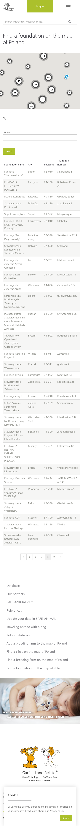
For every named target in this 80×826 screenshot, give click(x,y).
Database (13, 585)
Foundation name (14, 164)
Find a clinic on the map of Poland (31, 651)
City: (5, 118)
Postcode (49, 164)
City (30, 164)
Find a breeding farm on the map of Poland (37, 660)
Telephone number (63, 162)
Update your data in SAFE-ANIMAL (31, 618)
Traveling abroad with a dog (26, 627)
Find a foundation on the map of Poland (35, 668)
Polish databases (18, 635)
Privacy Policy (56, 810)
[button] (66, 77)
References (14, 610)
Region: (6, 131)
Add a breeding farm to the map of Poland (37, 643)
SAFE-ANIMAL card (20, 602)
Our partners (16, 594)
